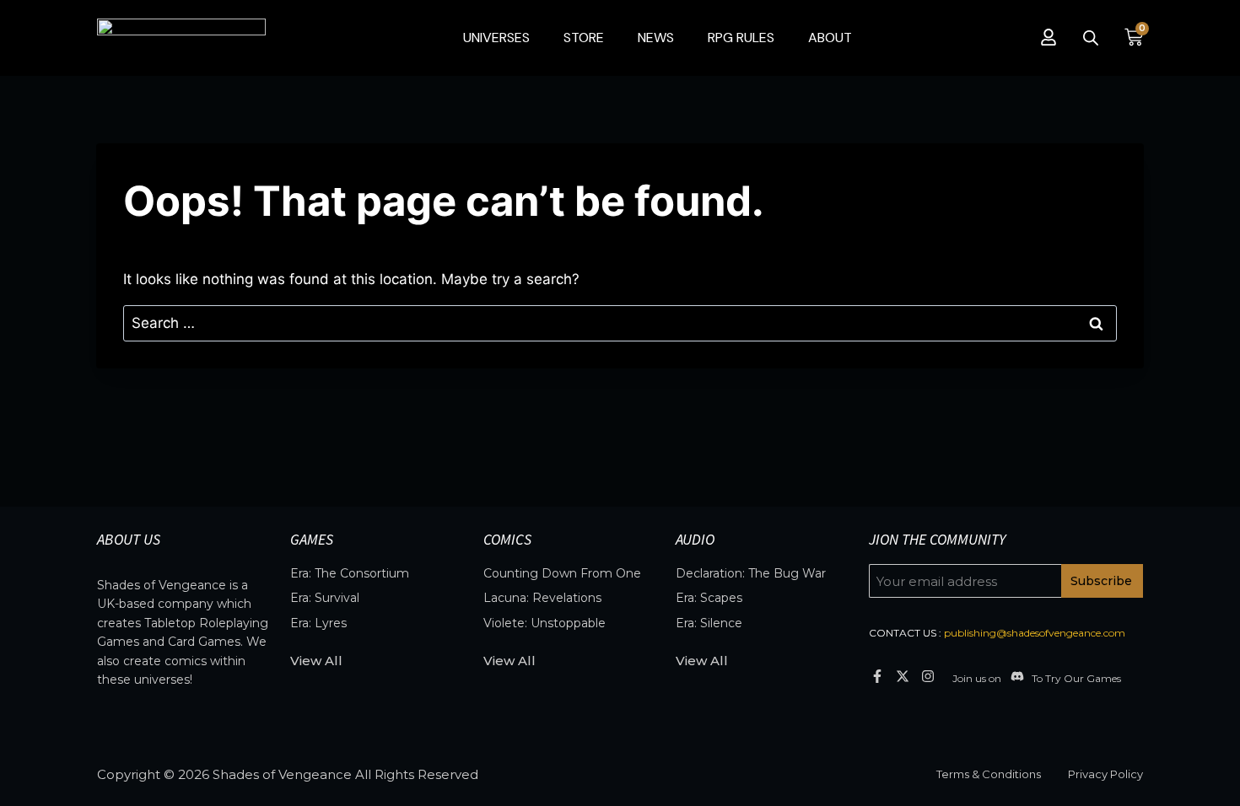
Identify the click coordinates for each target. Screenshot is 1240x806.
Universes (496, 37)
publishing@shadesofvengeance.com (1034, 632)
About (830, 37)
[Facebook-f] (877, 676)
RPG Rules (741, 37)
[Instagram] (928, 676)
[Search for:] (620, 322)
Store (583, 37)
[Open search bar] (1090, 38)
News (656, 37)
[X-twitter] (902, 676)
